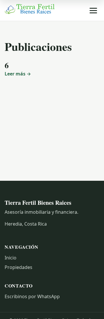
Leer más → (18, 74)
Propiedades (18, 267)
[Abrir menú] (93, 10)
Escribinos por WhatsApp (32, 296)
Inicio (10, 258)
